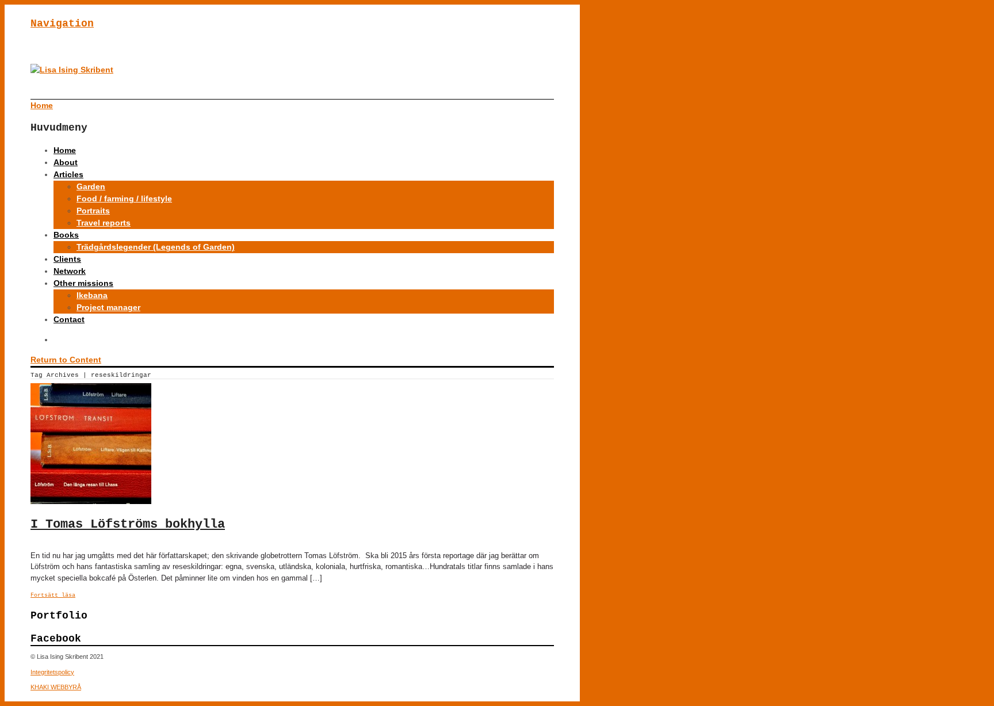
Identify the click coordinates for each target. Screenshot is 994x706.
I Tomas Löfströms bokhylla (127, 524)
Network (69, 271)
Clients (67, 259)
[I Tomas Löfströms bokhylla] (90, 501)
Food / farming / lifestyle (124, 198)
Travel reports (104, 222)
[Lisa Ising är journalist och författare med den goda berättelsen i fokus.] (71, 69)
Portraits (93, 210)
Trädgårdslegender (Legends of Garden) (156, 246)
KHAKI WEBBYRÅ (55, 687)
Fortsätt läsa (52, 595)
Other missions (83, 283)
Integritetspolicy (52, 672)
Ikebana (92, 295)
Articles (68, 174)
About (65, 162)
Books (66, 234)
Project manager (108, 307)
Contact (69, 319)
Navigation (62, 23)
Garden (91, 186)
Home (64, 150)
